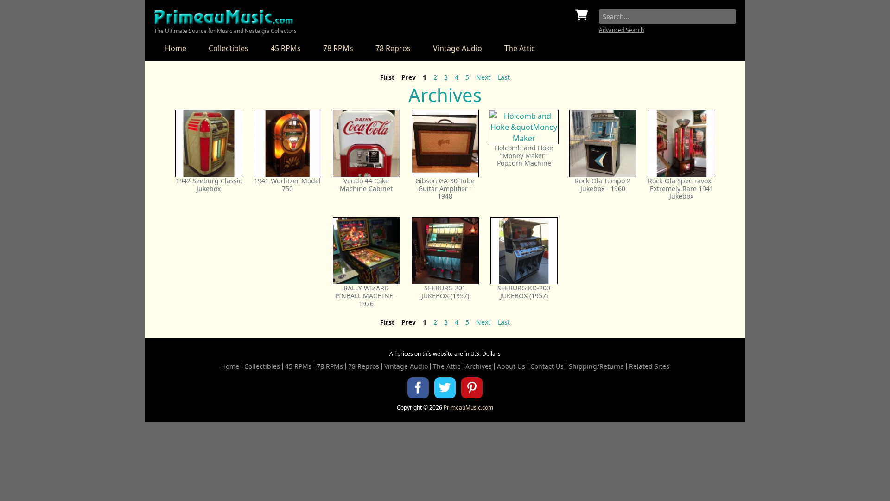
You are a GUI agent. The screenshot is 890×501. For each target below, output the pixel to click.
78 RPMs (338, 48)
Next (483, 77)
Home (175, 48)
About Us (511, 366)
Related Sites (649, 366)
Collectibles (228, 48)
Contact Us (547, 366)
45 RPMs (286, 48)
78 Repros (393, 48)
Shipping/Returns (596, 366)
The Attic (519, 48)
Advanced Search (621, 30)
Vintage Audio (457, 48)
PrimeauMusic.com (468, 407)
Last (503, 77)
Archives (478, 366)
